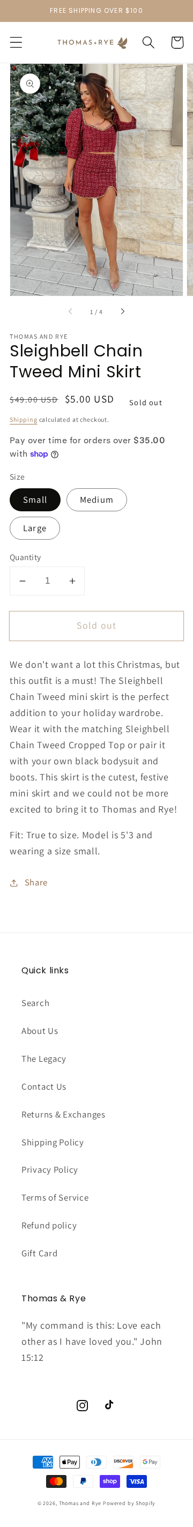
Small (35, 499)
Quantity (25, 557)
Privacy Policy (49, 1169)
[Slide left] (71, 311)
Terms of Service (55, 1197)
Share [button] (36, 882)
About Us (39, 1031)
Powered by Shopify (129, 1503)
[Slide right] (122, 311)
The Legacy (43, 1058)
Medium (97, 499)
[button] (16, 42)
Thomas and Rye (80, 1503)
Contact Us (43, 1086)
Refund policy (49, 1225)
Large (35, 528)
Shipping (24, 419)
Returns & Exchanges (63, 1114)
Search (35, 1003)
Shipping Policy (52, 1142)
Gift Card (39, 1253)
